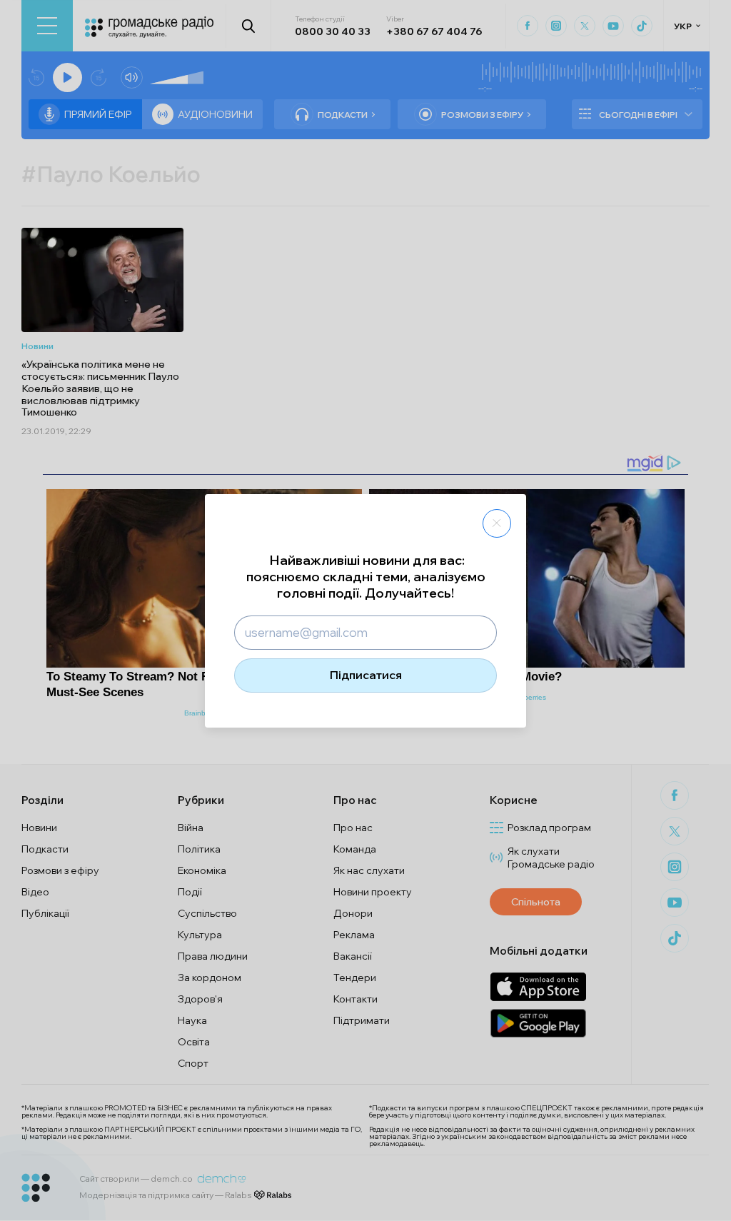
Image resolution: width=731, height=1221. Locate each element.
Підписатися (366, 675)
